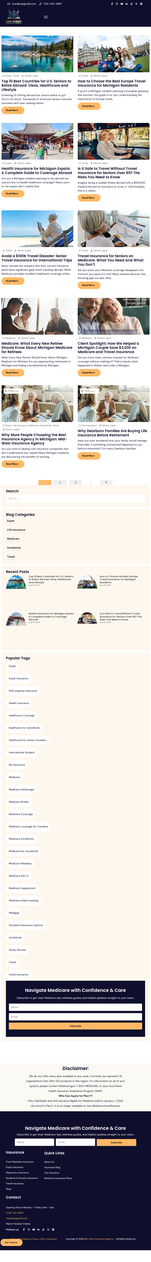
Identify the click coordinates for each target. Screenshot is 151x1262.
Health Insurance (19, 703)
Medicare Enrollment (21, 839)
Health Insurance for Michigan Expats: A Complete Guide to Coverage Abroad (36, 170)
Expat (8, 75)
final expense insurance (23, 691)
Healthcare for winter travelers (27, 740)
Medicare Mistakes (20, 863)
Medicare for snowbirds (23, 851)
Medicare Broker (19, 802)
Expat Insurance (18, 678)
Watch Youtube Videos (18, 1223)
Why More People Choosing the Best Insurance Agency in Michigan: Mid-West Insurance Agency (34, 439)
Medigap (14, 913)
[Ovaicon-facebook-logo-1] (112, 3)
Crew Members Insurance (19, 1161)
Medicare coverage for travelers (28, 826)
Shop (8, 1188)
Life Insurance (20, 425)
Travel (16, 75)
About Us (49, 1161)
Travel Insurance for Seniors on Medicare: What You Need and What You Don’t (110, 260)
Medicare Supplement (22, 888)
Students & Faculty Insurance (22, 1178)
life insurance (17, 765)
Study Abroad (17, 950)
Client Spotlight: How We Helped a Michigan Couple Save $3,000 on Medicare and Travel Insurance (108, 347)
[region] (112, 1240)
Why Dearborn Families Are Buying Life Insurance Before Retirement (112, 433)
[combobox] (75, 498)
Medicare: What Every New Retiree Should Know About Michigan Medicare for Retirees (36, 347)
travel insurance (18, 974)
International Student (22, 752)
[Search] (144, 498)
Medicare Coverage (21, 814)
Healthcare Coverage (22, 715)
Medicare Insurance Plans (58, 1178)
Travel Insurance (15, 1183)
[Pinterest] (141, 3)
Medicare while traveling (23, 900)
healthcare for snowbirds (24, 728)
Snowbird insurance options (26, 925)
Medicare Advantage (21, 789)
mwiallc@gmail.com (24, 4)
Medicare (10, 338)
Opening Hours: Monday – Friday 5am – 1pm (30, 1207)
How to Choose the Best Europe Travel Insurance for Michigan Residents (112, 83)
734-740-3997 (53, 4)
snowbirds (15, 937)
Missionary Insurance (17, 1172)
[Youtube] (121, 3)
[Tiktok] (131, 3)
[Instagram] (117, 3)
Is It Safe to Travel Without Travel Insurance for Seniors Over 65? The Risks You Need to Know (109, 172)
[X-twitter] (136, 3)
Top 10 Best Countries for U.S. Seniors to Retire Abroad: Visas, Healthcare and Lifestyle (36, 85)
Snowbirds (45, 425)
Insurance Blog (52, 1167)
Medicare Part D (18, 876)
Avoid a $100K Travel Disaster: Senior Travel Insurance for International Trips (36, 258)
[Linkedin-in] (126, 3)
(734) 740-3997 (15, 1212)
